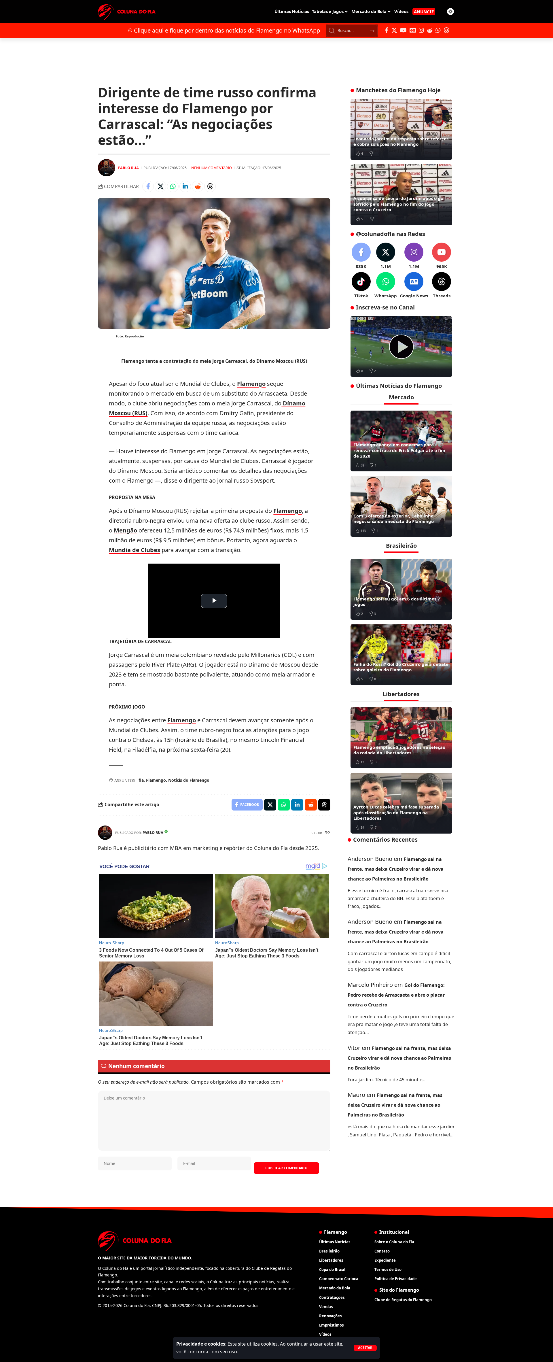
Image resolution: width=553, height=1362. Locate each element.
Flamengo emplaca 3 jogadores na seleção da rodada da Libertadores (399, 749)
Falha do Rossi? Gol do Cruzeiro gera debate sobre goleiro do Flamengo (400, 667)
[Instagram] (421, 30)
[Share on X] (160, 186)
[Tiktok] (361, 285)
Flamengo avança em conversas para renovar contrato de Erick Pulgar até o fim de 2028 (399, 450)
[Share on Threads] (210, 186)
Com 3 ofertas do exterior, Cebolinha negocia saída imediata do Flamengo (393, 518)
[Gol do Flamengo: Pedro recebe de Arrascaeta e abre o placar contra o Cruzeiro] (401, 346)
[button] (365, 1348)
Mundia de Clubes (134, 550)
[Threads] (446, 30)
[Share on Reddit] (197, 186)
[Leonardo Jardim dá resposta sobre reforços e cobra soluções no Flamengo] (401, 129)
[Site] (327, 832)
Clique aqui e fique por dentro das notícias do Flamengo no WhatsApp (227, 30)
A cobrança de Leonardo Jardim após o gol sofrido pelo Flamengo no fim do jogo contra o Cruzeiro (399, 203)
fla (141, 780)
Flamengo (251, 384)
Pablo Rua (128, 167)
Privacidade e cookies (200, 1344)
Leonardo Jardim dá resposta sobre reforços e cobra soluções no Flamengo (400, 141)
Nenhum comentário (211, 167)
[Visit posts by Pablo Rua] (106, 167)
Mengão (125, 530)
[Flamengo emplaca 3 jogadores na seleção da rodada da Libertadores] (401, 737)
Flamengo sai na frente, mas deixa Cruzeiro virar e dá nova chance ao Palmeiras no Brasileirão (396, 869)
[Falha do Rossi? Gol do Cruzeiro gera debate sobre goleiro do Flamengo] (401, 654)
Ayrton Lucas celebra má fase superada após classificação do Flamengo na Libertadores (396, 812)
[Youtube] (441, 256)
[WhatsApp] (438, 30)
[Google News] (412, 30)
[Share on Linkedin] (185, 186)
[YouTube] (403, 30)
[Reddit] (429, 30)
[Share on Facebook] (148, 186)
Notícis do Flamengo (188, 780)
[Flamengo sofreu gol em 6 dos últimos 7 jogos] (401, 589)
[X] (394, 30)
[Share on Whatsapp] (173, 186)
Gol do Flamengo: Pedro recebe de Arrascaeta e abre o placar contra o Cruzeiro (396, 995)
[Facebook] (386, 30)
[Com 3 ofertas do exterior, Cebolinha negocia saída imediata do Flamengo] (401, 506)
